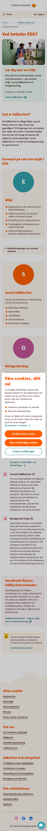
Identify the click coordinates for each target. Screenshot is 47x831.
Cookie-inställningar (24, 451)
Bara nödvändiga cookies (23, 442)
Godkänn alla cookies (23, 433)
